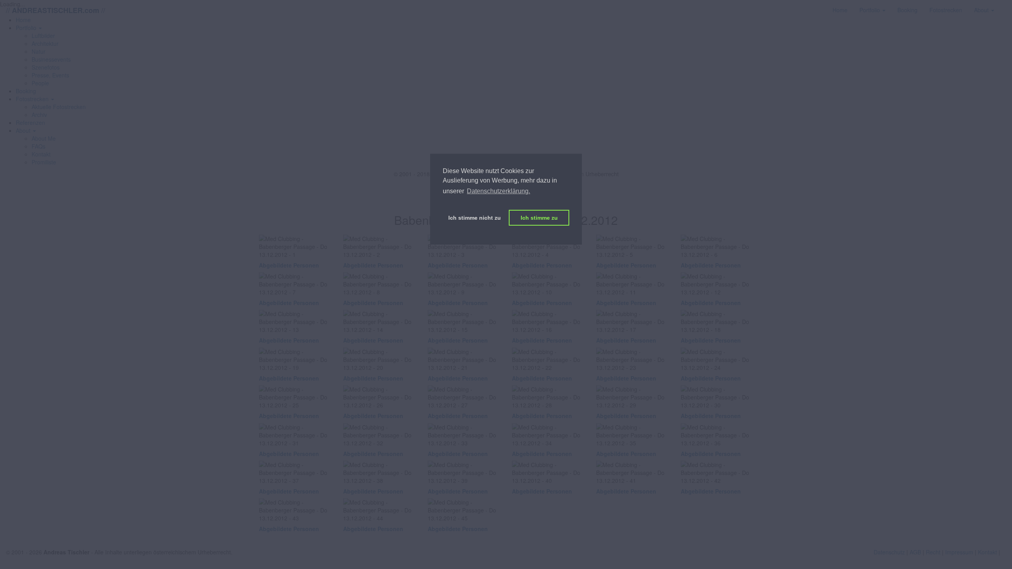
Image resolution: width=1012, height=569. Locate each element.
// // (55, 10)
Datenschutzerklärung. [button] (498, 191)
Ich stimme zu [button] (539, 218)
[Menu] (1006, 6)
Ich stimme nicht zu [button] (474, 218)
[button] (29, 28)
